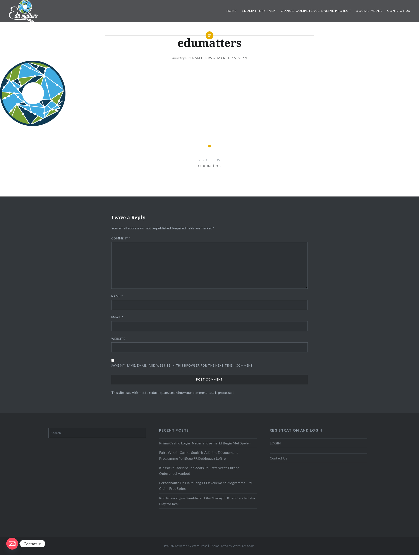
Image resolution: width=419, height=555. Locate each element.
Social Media (369, 10)
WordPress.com (243, 546)
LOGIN (275, 443)
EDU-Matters (198, 58)
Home (232, 10)
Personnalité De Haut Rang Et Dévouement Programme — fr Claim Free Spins (205, 485)
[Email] (12, 544)
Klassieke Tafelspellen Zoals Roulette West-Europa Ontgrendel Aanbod (199, 470)
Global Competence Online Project (316, 10)
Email (117, 317)
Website (118, 338)
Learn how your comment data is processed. (201, 392)
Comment (121, 238)
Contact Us (398, 10)
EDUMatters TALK (259, 10)
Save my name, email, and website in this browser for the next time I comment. (182, 365)
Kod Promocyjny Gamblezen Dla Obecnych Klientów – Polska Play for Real (207, 501)
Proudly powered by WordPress (185, 546)
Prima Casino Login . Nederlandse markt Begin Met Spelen (205, 443)
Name (117, 296)
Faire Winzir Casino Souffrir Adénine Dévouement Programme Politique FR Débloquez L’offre (198, 455)
